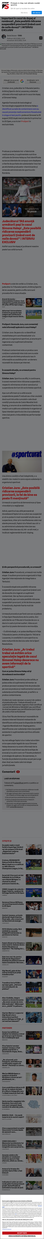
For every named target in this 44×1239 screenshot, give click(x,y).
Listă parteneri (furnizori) (6, 1229)
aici (15, 1213)
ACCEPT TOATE (22, 1233)
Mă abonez (37, 12)
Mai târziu (24, 12)
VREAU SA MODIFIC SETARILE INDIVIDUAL (22, 1236)
